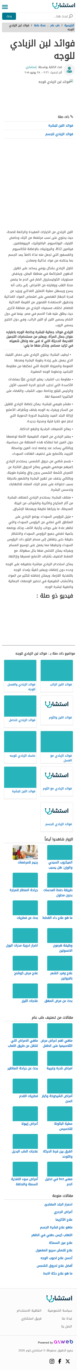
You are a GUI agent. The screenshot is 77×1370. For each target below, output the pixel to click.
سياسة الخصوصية (60, 1311)
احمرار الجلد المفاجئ (58, 1204)
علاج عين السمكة (60, 1243)
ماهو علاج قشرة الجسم (56, 1227)
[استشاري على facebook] (59, 1361)
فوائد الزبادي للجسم (59, 134)
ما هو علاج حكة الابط (57, 1273)
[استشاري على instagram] (51, 1361)
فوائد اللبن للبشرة (60, 125)
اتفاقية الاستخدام (29, 1311)
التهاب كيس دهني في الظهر (51, 1235)
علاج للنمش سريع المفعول (54, 1250)
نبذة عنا (67, 1319)
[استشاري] (63, 7)
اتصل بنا (66, 1326)
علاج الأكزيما (63, 1220)
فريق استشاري (31, 1319)
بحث (9, 16)
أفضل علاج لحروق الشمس (54, 1266)
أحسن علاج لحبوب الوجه (56, 1258)
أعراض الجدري (63, 1212)
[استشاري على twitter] (67, 1361)
